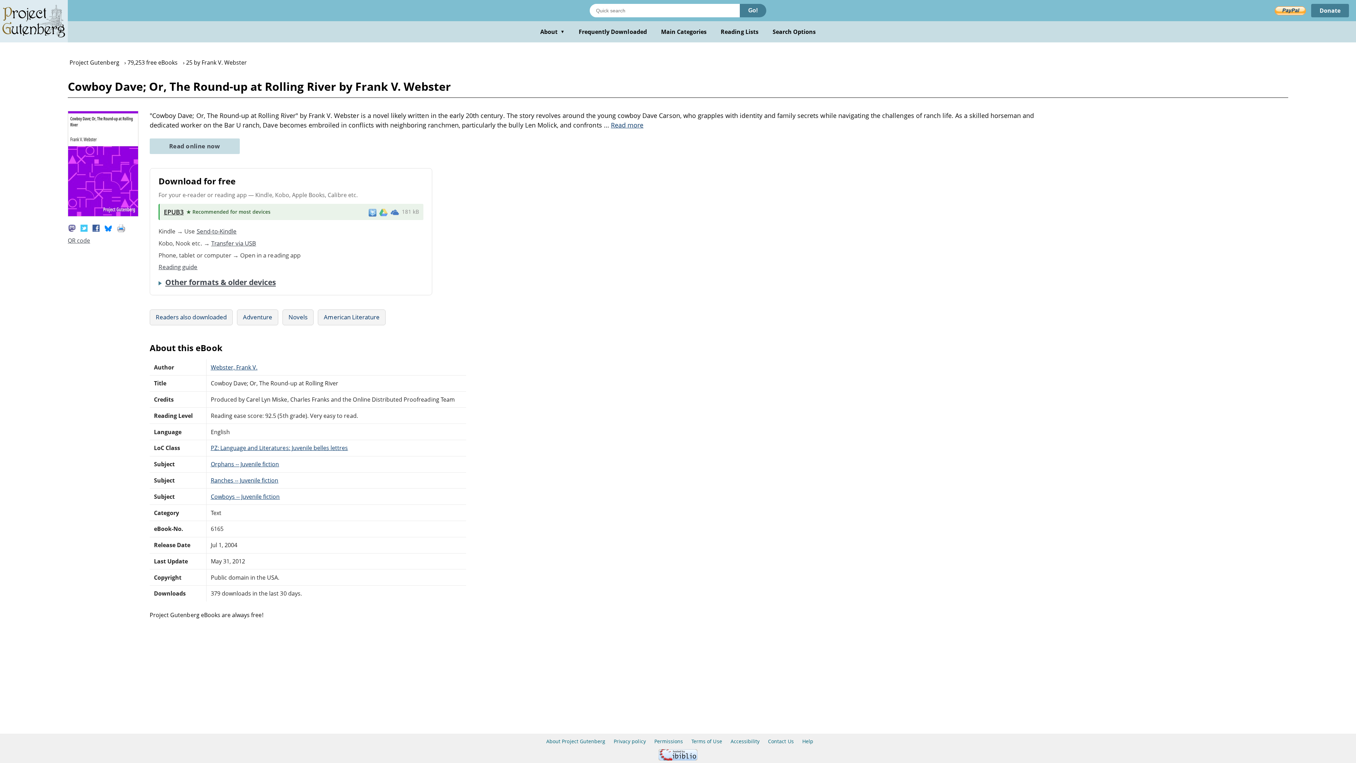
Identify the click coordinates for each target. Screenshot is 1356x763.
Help (807, 741)
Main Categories (684, 32)
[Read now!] (103, 214)
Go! (753, 10)
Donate (1330, 10)
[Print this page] (121, 227)
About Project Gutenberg (575, 741)
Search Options (794, 32)
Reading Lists (740, 32)
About (552, 32)
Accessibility (745, 741)
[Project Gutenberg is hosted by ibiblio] (678, 758)
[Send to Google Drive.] (383, 212)
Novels (298, 317)
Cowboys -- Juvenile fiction (245, 497)
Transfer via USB (233, 243)
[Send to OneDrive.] (395, 212)
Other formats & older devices (220, 282)
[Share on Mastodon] (72, 227)
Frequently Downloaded (613, 32)
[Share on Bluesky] (108, 227)
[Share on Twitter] (84, 227)
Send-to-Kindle (217, 231)
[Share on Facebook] (96, 227)
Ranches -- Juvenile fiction (245, 480)
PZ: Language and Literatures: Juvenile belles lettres (279, 448)
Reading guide (178, 267)
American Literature (352, 317)
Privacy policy (630, 741)
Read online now (194, 146)
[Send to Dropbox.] (372, 212)
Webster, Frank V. (234, 367)
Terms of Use (706, 741)
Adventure (257, 317)
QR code (79, 240)
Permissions (668, 741)
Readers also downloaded (191, 317)
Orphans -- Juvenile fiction (245, 464)
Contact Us (780, 741)
